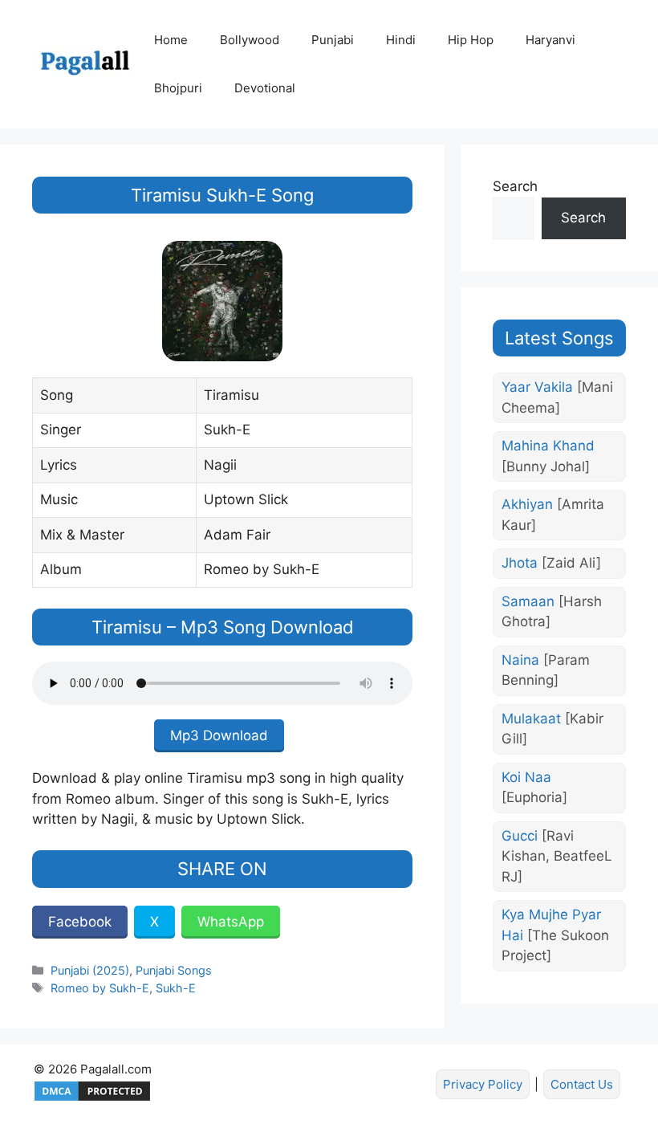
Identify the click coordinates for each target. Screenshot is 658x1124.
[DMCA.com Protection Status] (92, 1098)
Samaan (552, 611)
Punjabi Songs (174, 970)
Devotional (264, 88)
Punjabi (332, 39)
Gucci (557, 856)
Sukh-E (176, 988)
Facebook (80, 922)
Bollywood (249, 39)
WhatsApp (230, 922)
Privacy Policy (482, 1084)
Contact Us (581, 1084)
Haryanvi (550, 39)
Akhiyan (553, 514)
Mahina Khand (548, 456)
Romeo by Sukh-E (100, 988)
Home (171, 39)
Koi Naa (534, 787)
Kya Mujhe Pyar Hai (555, 934)
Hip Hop (471, 39)
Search (515, 186)
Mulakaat (552, 729)
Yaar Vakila (557, 397)
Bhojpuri (178, 88)
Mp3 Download (219, 735)
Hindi (401, 39)
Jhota (551, 563)
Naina (546, 670)
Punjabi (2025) (90, 970)
